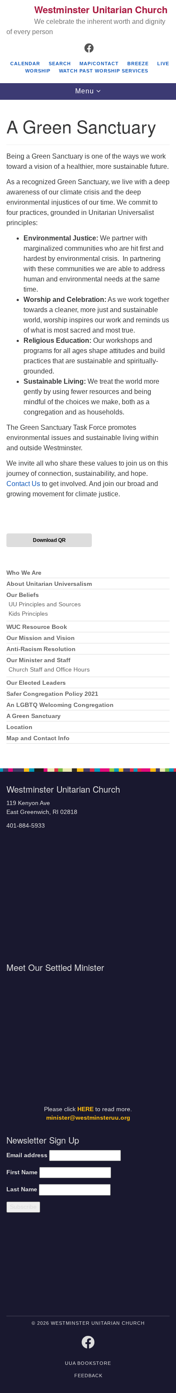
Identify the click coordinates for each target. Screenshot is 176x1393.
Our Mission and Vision (40, 638)
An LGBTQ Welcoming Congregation (60, 705)
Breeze (138, 63)
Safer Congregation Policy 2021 (52, 694)
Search (60, 63)
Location (19, 727)
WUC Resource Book (36, 627)
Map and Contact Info (38, 738)
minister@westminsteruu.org (88, 1118)
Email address (26, 1155)
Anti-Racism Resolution (41, 649)
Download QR (49, 540)
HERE (85, 1109)
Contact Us (23, 483)
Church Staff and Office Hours (49, 669)
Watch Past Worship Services (103, 70)
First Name (22, 1172)
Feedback (88, 1375)
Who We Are (23, 573)
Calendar (25, 63)
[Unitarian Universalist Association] (44, 1266)
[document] (88, 429)
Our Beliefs (22, 595)
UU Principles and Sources (45, 604)
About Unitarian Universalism (49, 584)
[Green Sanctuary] (150, 1266)
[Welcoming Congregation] (109, 1266)
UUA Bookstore (88, 1363)
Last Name (21, 1189)
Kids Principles (28, 614)
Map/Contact (99, 63)
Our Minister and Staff (38, 660)
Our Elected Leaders (36, 683)
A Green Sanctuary (33, 716)
